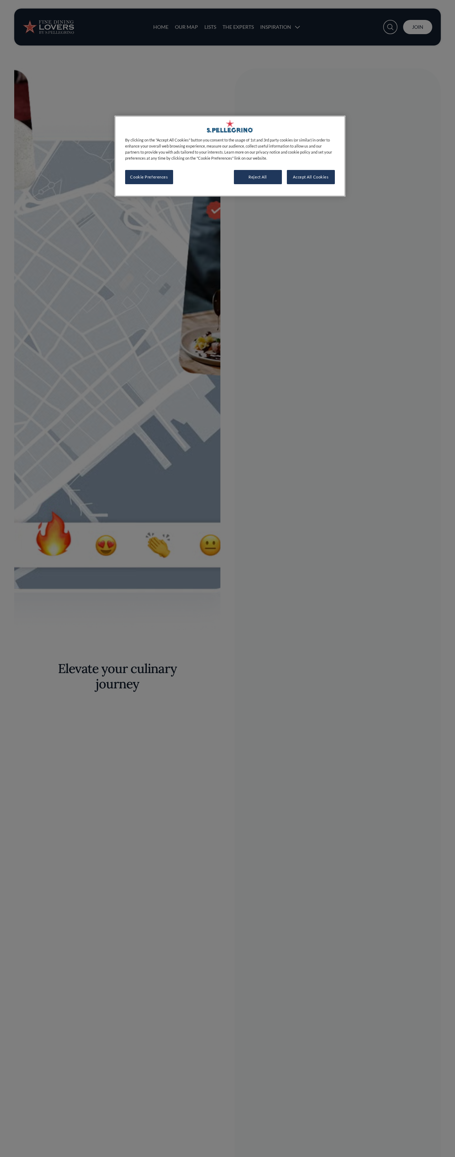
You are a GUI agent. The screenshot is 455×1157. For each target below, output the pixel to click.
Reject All (257, 177)
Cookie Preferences (149, 177)
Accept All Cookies (310, 177)
